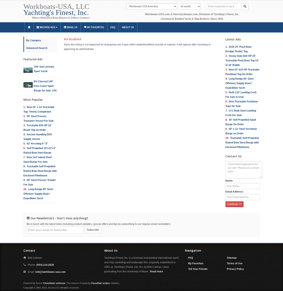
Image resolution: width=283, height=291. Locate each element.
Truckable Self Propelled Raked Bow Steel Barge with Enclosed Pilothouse (40, 171)
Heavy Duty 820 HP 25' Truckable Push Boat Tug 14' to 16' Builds (242, 61)
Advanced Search (36, 48)
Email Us (71, 27)
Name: (229, 180)
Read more (156, 271)
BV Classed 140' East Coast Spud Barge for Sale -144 (45, 86)
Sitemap (232, 257)
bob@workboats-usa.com (50, 271)
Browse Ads (47, 27)
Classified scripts (100, 283)
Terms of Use (235, 263)
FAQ (112, 27)
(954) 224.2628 (45, 264)
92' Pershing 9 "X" (37, 143)
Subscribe (93, 229)
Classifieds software (54, 283)
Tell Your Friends (198, 269)
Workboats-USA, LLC (56, 9)
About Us (128, 27)
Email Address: (234, 191)
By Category (33, 40)
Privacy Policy (235, 269)
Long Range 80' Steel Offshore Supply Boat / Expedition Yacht (38, 194)
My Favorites (95, 27)
